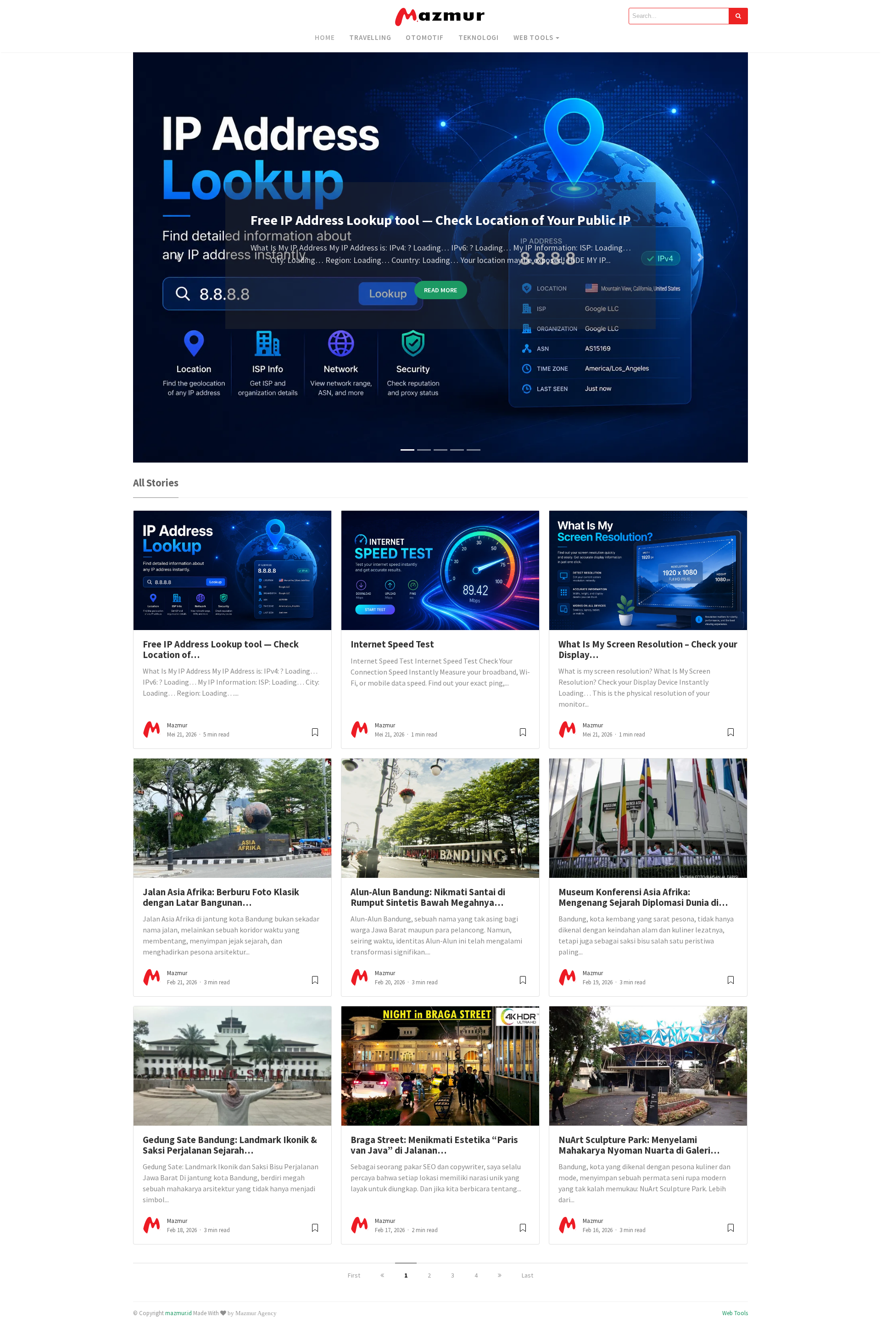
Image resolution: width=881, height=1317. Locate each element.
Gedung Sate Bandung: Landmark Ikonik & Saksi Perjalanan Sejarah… (230, 1145)
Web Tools (533, 37)
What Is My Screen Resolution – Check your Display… (647, 649)
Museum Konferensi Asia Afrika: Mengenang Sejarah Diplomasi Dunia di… (643, 897)
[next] (500, 1275)
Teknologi (478, 37)
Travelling (370, 37)
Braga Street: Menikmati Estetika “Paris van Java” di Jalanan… (434, 1145)
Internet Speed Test (392, 644)
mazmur (177, 725)
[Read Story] (315, 736)
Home (325, 37)
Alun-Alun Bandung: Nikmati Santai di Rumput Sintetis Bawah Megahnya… (428, 897)
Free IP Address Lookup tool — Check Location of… (221, 649)
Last (527, 1275)
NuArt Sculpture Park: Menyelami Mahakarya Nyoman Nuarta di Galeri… (638, 1145)
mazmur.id (178, 1313)
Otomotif (424, 37)
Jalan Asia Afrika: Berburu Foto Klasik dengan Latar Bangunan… (221, 897)
